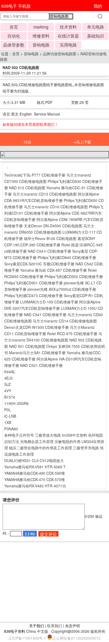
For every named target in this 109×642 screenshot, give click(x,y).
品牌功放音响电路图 (59, 53)
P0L (7, 409)
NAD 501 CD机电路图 (27, 346)
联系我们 (54, 625)
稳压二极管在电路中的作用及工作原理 (40, 447)
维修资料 (41, 36)
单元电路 (95, 27)
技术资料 (68, 27)
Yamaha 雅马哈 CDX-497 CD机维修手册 (53, 270)
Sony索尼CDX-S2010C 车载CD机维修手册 (39, 263)
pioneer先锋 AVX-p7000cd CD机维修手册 (62, 289)
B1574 (9, 397)
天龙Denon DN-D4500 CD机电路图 (53, 225)
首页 (14, 27)
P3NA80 (11, 428)
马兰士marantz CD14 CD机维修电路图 (65, 321)
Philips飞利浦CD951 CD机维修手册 (33, 282)
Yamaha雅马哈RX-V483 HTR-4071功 (35, 485)
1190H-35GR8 (16, 403)
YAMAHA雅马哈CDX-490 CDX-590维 (34, 473)
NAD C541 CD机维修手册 (45, 314)
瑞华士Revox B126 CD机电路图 (50, 238)
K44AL (9, 371)
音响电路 (41, 45)
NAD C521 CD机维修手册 (41, 365)
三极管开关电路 (86, 447)
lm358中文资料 (74, 435)
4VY (7, 390)
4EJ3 (8, 378)
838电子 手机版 (16, 6)
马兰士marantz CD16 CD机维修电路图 (56, 206)
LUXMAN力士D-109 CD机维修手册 (49, 301)
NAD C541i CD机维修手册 (49, 251)
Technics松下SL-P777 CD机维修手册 (34, 175)
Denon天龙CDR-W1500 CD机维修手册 (36, 327)
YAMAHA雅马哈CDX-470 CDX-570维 (34, 479)
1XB (7, 422)
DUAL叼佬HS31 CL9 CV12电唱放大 (34, 460)
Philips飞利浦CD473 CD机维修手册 (33, 295)
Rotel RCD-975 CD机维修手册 (72, 333)
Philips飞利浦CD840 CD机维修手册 (67, 257)
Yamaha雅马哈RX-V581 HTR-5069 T (35, 466)
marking (40, 27)
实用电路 (68, 45)
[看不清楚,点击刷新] (30, 534)
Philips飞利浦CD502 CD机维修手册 (73, 276)
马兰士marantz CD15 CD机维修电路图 (45, 194)
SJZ (7, 384)
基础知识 (95, 36)
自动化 (13, 36)
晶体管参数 (13, 45)
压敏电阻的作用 (67, 441)
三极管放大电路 (48, 435)
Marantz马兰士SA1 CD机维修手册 (37, 352)
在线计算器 (68, 36)
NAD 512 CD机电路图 (27, 187)
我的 (98, 6)
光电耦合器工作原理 (36, 441)
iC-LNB (10, 416)
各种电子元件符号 (19, 435)
